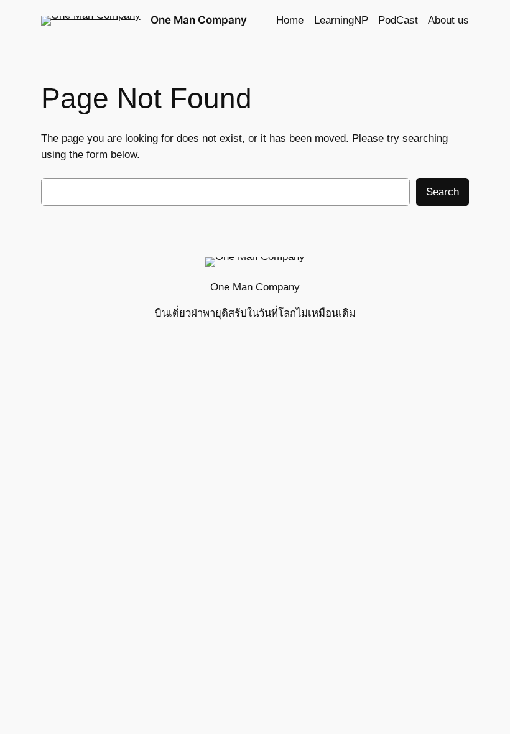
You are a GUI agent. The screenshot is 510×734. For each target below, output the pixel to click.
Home (290, 20)
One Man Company (199, 20)
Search (442, 192)
